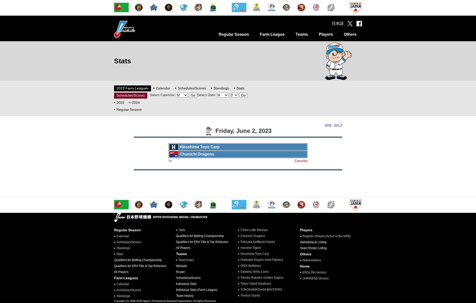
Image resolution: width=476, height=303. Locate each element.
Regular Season (234, 34)
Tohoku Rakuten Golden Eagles (261, 277)
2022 (120, 103)
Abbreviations (311, 260)
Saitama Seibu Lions (254, 271)
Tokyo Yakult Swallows (255, 283)
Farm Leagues (126, 278)
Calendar (163, 88)
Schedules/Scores (192, 88)
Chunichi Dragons (252, 236)
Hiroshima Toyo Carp (254, 254)
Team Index (186, 260)
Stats (240, 88)
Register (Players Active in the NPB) (328, 236)
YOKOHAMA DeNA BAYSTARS (261, 289)
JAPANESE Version (315, 278)
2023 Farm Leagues (133, 88)
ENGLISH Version (314, 272)
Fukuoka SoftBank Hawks (257, 242)
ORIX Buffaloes (250, 265)
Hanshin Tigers (250, 248)
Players (326, 34)
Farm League (272, 34)
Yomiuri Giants (250, 295)
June (328, 125)
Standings (221, 88)
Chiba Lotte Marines (254, 230)
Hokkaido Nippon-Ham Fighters (261, 260)
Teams (302, 34)
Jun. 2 (338, 125)
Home (305, 266)
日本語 (338, 23)
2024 (136, 103)
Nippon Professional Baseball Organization (137, 29)
